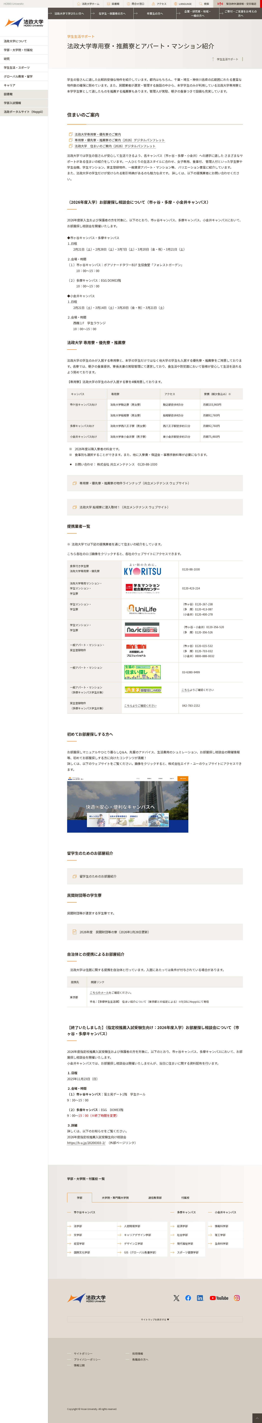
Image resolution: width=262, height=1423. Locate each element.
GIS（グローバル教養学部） (141, 1252)
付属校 (185, 1198)
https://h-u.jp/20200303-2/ (86, 1142)
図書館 (8, 94)
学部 (79, 1198)
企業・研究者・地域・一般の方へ (197, 13)
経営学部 (79, 1243)
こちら (186, 690)
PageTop (257, 1418)
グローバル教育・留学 (18, 76)
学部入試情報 (12, 103)
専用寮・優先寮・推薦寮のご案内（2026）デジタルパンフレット (120, 140)
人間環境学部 (132, 1226)
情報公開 (79, 1365)
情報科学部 (221, 1226)
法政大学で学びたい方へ (69, 13)
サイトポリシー (83, 1353)
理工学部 (220, 1235)
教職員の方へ (140, 1359)
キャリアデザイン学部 (137, 1235)
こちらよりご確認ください (140, 705)
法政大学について (15, 41)
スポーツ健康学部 (188, 1252)
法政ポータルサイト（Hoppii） (24, 112)
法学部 (78, 1226)
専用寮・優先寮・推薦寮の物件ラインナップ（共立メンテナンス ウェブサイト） (135, 483)
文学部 (78, 1235)
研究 (7, 59)
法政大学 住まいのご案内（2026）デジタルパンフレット (115, 146)
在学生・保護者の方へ (112, 13)
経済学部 (182, 1226)
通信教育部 (155, 1198)
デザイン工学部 (133, 1243)
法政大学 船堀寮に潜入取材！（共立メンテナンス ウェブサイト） (125, 507)
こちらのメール (99, 992)
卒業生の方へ (155, 13)
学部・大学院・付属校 (18, 50)
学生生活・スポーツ (17, 67)
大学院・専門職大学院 (115, 1198)
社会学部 (182, 1235)
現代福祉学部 (185, 1243)
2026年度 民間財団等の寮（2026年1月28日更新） (115, 932)
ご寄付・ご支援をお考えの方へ (241, 13)
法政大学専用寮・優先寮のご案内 (98, 134)
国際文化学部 (82, 1252)
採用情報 (137, 1353)
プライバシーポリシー (87, 1359)
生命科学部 (221, 1243)
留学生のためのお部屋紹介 (98, 876)
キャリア (9, 85)
